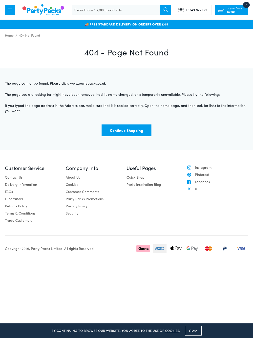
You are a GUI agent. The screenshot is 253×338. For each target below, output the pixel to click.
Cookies (72, 184)
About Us (73, 177)
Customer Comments (82, 191)
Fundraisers (14, 198)
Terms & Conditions (20, 213)
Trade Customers (18, 220)
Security (72, 213)
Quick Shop (135, 177)
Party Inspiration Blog (143, 184)
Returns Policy (16, 206)
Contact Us (13, 177)
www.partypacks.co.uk (88, 83)
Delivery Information (21, 184)
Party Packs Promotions (85, 198)
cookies (172, 330)
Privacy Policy (76, 206)
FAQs (9, 191)
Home (9, 35)
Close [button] (193, 330)
